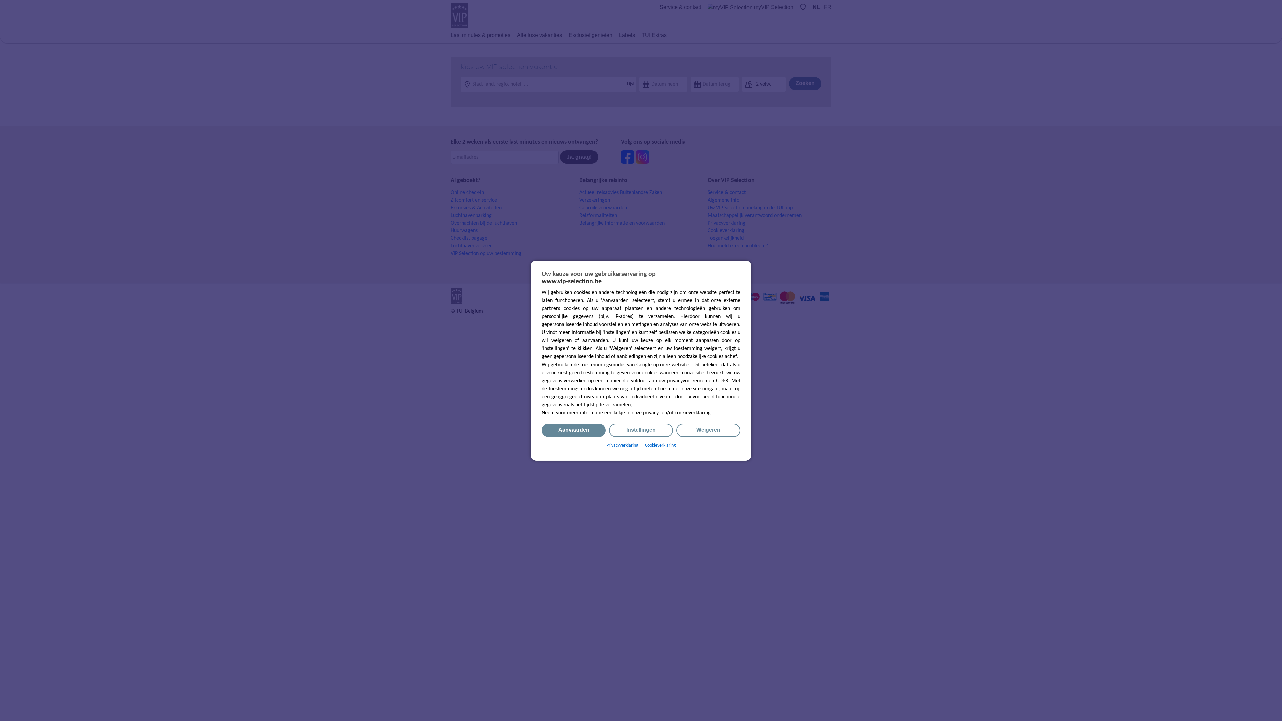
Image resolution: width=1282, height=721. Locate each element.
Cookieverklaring (660, 445)
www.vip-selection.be (572, 281)
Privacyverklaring (622, 445)
